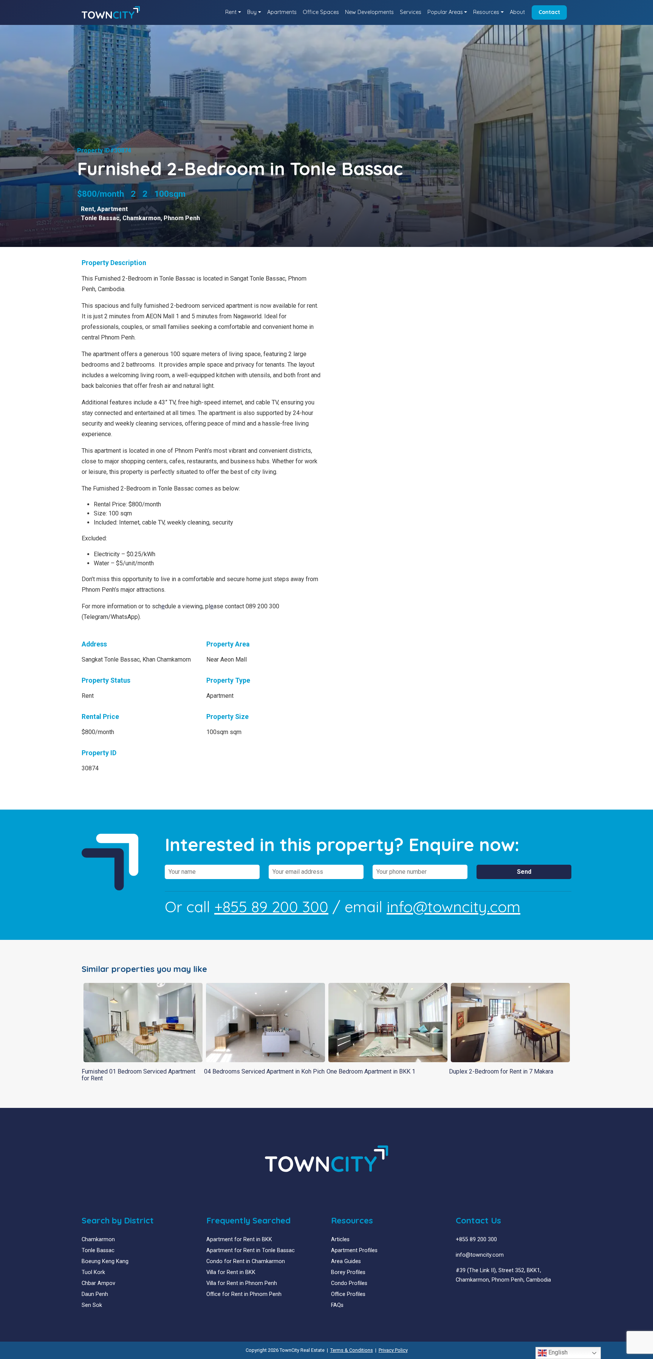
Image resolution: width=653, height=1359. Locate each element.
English (557, 1352)
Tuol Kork (93, 1272)
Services (410, 12)
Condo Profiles (349, 1283)
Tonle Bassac (100, 218)
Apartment (112, 209)
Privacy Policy (393, 1350)
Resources (486, 12)
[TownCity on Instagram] (475, 1298)
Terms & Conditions (351, 1350)
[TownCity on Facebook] (458, 1298)
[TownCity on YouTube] (470, 1298)
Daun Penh (95, 1294)
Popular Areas (445, 12)
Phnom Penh (182, 218)
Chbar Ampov (98, 1283)
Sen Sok (92, 1305)
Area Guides (346, 1261)
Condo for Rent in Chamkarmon (245, 1261)
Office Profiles (348, 1294)
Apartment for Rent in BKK (239, 1239)
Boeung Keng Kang (105, 1261)
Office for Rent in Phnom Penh (244, 1294)
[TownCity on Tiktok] (487, 1298)
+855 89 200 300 (271, 906)
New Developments (369, 12)
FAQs (337, 1305)
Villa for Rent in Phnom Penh (241, 1283)
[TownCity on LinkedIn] (464, 1298)
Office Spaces (321, 12)
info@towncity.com (453, 906)
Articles (340, 1239)
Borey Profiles (348, 1272)
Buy (252, 12)
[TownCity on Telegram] (481, 1298)
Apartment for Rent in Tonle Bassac (250, 1250)
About (517, 12)
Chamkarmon (141, 218)
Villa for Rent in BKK (230, 1272)
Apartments (282, 12)
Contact (549, 12)
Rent (231, 12)
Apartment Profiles (354, 1250)
